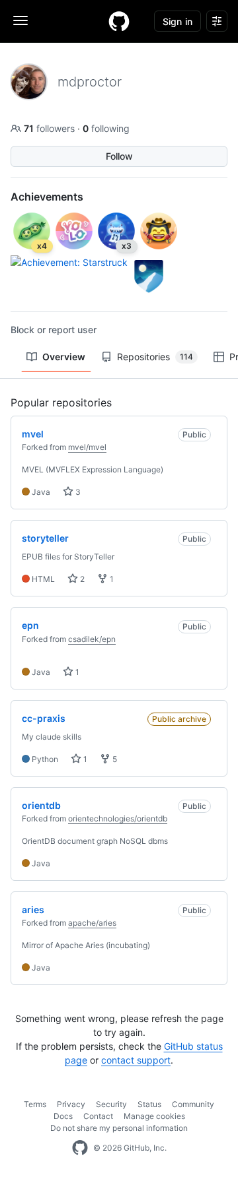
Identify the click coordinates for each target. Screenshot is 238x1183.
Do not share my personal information (119, 1128)
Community (193, 1104)
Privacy (71, 1104)
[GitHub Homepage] (80, 1148)
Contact (98, 1116)
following (106, 128)
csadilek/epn (92, 639)
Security (111, 1104)
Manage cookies (154, 1116)
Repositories (155, 356)
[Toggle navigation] (20, 20)
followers (50, 128)
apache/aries (92, 923)
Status (149, 1104)
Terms (35, 1104)
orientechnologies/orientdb (117, 818)
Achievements (47, 196)
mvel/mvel (87, 447)
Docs (63, 1116)
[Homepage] (119, 21)
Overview (63, 356)
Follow (119, 156)
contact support (136, 1060)
